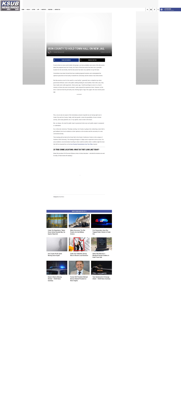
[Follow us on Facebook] (154, 9)
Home (23, 9)
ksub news (61, 196)
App (38, 9)
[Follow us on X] (158, 9)
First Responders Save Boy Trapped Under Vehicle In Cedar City (101, 232)
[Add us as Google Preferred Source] (151, 9)
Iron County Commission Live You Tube (81, 144)
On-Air (28, 9)
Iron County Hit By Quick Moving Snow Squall (55, 254)
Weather (50, 9)
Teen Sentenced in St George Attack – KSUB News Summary (101, 278)
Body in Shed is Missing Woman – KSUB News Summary (55, 278)
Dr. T (52, 52)
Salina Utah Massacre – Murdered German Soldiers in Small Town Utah (100, 255)
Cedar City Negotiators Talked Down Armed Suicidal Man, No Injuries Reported (56, 232)
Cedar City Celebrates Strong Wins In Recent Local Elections (79, 254)
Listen (33, 9)
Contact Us (57, 9)
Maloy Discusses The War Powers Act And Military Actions (77, 232)
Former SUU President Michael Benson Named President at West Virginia (79, 278)
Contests (43, 9)
